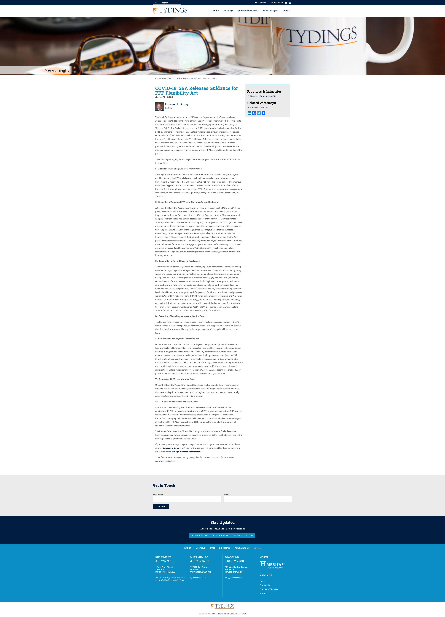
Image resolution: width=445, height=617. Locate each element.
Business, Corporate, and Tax (263, 96)
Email (226, 494)
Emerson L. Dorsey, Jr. (173, 447)
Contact (262, 2)
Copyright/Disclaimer (269, 589)
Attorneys (228, 10)
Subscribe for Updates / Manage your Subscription (222, 535)
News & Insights (270, 10)
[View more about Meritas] (272, 567)
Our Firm (215, 10)
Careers (286, 10)
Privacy (263, 593)
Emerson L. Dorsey (177, 104)
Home (157, 78)
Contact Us (265, 585)
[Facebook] (286, 3)
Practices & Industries (248, 10)
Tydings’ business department (185, 451)
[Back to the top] (439, 611)
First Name (158, 494)
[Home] (170, 13)
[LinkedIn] (290, 3)
